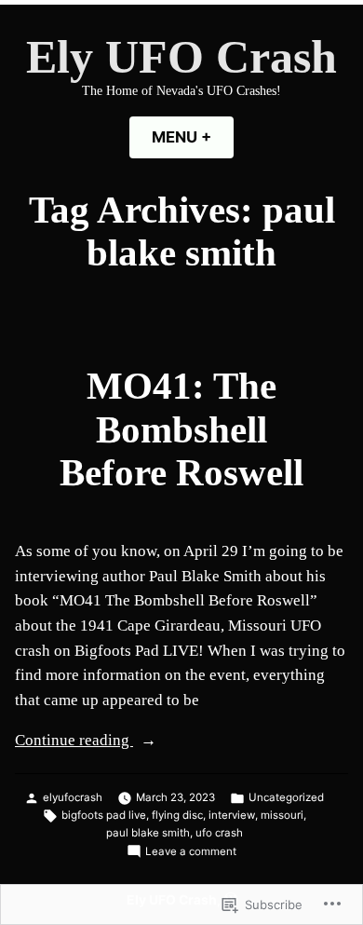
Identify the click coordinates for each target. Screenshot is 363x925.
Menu (193, 137)
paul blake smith (148, 832)
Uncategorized (286, 797)
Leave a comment (190, 852)
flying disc (177, 815)
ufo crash (219, 832)
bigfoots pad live (103, 815)
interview (231, 815)
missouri (282, 815)
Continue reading (74, 742)
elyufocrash (72, 797)
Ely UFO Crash (181, 57)
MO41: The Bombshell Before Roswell (181, 429)
